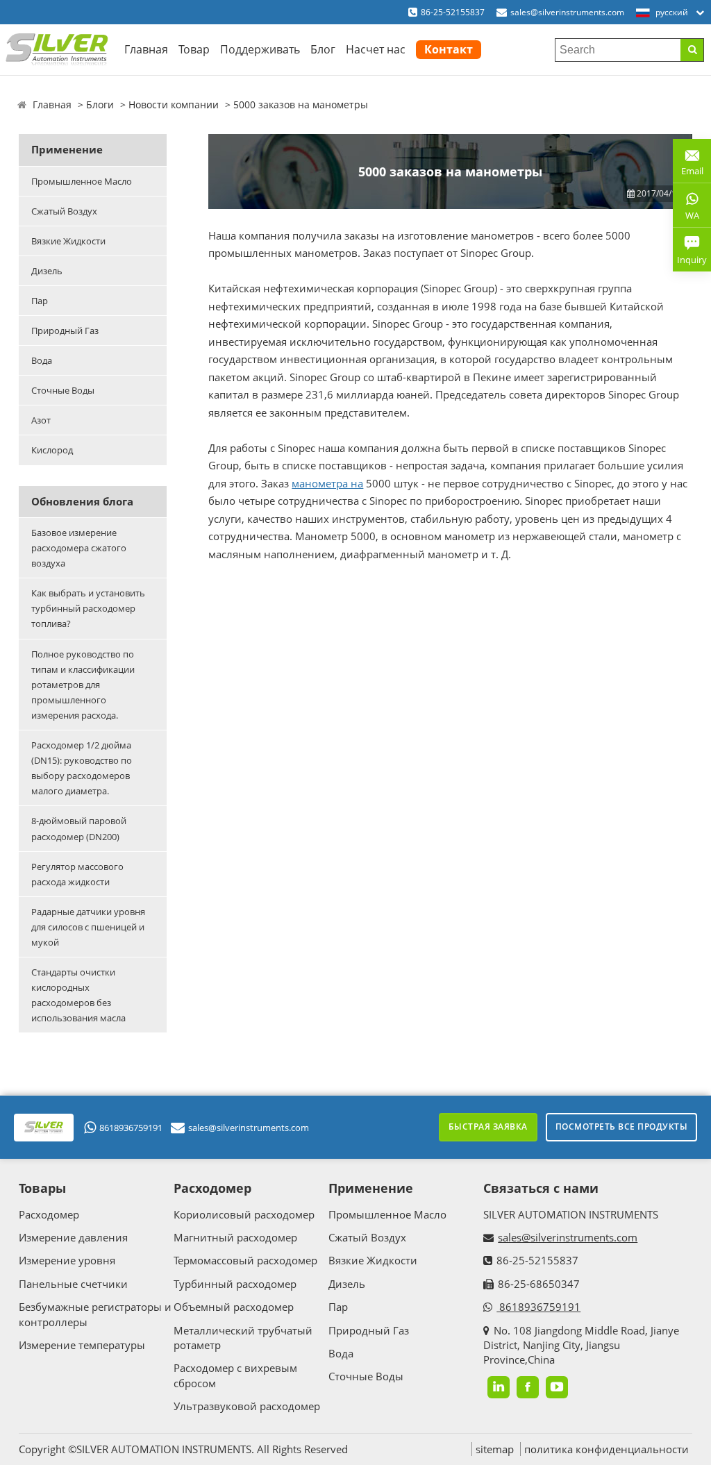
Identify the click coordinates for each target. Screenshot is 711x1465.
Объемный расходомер (234, 1307)
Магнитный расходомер (235, 1237)
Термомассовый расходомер (245, 1260)
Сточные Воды (62, 390)
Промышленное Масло (81, 181)
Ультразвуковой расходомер (247, 1406)
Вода (41, 360)
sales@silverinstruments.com (567, 12)
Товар (194, 49)
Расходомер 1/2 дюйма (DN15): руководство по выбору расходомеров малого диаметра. (81, 768)
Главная (146, 49)
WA (686, 218)
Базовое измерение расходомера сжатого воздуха (78, 547)
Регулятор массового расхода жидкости (77, 874)
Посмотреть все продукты (621, 1126)
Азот (41, 420)
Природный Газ (65, 330)
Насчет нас (375, 49)
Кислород (52, 450)
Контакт (448, 49)
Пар (39, 300)
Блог (322, 49)
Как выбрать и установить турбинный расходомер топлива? (88, 608)
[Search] (691, 50)
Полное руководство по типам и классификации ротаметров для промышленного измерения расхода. (83, 684)
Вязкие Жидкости (68, 241)
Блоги (100, 104)
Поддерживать (260, 49)
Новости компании (173, 104)
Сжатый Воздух (64, 211)
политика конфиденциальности (606, 1449)
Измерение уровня (67, 1260)
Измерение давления (73, 1237)
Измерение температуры (82, 1345)
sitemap (495, 1449)
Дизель (46, 271)
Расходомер (49, 1214)
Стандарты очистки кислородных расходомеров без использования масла (78, 995)
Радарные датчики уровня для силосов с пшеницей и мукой (88, 926)
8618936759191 (130, 1127)
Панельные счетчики (73, 1284)
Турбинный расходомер (235, 1284)
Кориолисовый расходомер (244, 1214)
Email (688, 165)
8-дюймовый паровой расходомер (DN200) (78, 828)
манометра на (327, 483)
